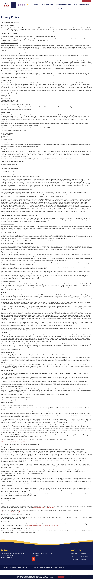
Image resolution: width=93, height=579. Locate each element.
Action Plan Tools (47, 4)
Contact (61, 9)
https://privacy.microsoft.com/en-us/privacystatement (43, 525)
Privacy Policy (75, 559)
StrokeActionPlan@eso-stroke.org (42, 553)
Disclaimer (74, 553)
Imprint (73, 556)
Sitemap (84, 559)
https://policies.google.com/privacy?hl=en (13, 441)
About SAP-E (84, 4)
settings (52, 577)
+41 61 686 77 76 (36, 555)
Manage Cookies (70, 577)
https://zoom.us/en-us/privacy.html (43, 507)
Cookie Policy (85, 556)
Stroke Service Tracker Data (66, 4)
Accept (61, 577)
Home (36, 4)
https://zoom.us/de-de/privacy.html (11, 512)
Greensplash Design (59, 567)
